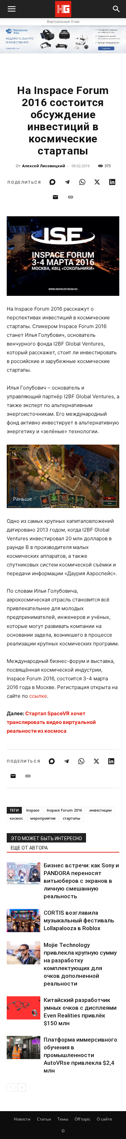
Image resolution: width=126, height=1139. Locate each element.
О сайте (104, 1119)
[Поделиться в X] (97, 182)
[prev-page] (11, 1087)
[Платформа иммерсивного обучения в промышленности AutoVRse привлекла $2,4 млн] (23, 1047)
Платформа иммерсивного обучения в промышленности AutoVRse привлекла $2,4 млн (80, 1055)
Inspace (32, 810)
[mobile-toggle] (11, 9)
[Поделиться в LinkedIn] (112, 182)
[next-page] (21, 1087)
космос (16, 818)
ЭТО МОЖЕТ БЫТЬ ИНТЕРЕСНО (46, 838)
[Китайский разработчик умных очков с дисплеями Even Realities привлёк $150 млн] (23, 1007)
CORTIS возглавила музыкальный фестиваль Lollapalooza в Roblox (79, 920)
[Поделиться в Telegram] (67, 182)
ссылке (38, 696)
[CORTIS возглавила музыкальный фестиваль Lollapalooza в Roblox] (23, 920)
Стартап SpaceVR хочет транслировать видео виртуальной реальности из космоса (51, 722)
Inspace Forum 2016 (64, 810)
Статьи (44, 1119)
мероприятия (42, 818)
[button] (116, 9)
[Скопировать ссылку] (70, 197)
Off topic (82, 1119)
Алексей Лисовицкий (43, 165)
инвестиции (100, 810)
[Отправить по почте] (55, 197)
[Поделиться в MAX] (52, 182)
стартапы (71, 818)
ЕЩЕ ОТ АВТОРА (29, 848)
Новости (22, 1119)
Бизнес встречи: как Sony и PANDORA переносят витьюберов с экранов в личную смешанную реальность (81, 881)
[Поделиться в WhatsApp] (82, 182)
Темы (62, 1119)
